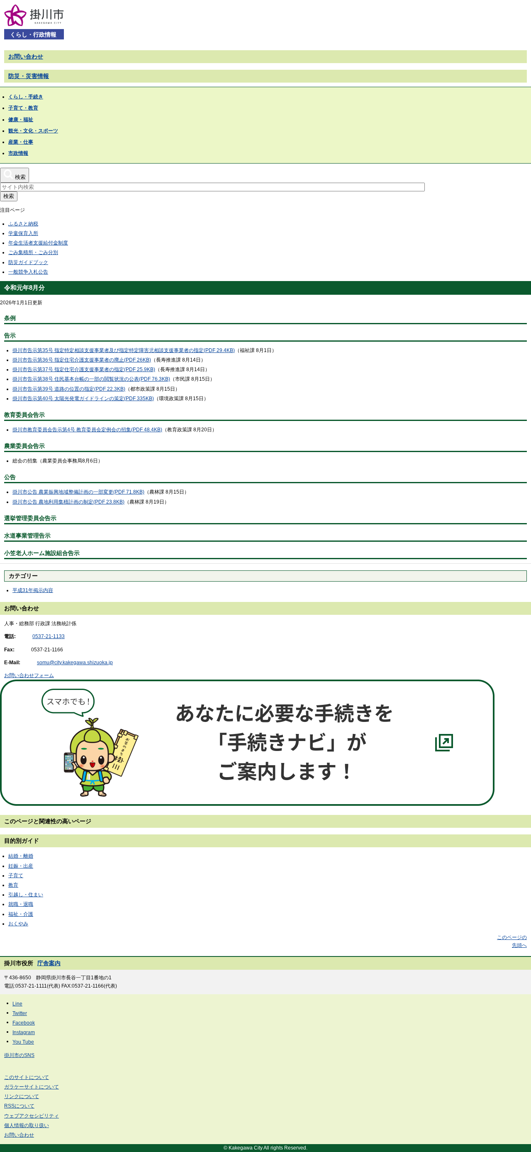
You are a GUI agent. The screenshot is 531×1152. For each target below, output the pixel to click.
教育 (13, 885)
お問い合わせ (25, 56)
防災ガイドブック (28, 262)
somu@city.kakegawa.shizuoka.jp (75, 662)
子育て (15, 875)
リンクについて (21, 1096)
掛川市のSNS (19, 1055)
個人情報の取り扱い (26, 1125)
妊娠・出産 (20, 866)
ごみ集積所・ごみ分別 (33, 252)
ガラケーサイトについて (31, 1087)
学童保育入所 (23, 233)
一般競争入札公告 (28, 272)
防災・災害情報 (28, 76)
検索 (8, 196)
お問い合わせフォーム (29, 675)
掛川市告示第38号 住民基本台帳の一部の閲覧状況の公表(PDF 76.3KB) (91, 379)
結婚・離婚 (20, 856)
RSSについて (19, 1106)
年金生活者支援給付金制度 (38, 243)
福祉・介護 (20, 914)
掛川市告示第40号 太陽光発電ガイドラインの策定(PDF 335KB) (83, 398)
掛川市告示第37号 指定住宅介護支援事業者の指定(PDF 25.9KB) (83, 369)
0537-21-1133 (48, 636)
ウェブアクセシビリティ (31, 1116)
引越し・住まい (25, 895)
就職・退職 (20, 904)
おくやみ (18, 924)
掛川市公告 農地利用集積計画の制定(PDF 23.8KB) (68, 502)
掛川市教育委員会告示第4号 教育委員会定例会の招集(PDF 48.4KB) (87, 430)
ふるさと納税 (23, 224)
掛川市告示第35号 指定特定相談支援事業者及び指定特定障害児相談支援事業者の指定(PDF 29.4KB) (123, 350)
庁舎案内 (49, 963)
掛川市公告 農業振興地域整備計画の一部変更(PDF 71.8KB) (78, 492)
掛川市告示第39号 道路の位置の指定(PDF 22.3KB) (68, 389)
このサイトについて (26, 1077)
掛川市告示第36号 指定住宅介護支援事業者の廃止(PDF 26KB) (81, 360)
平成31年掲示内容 (32, 590)
